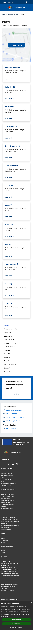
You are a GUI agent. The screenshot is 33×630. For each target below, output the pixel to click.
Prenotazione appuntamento (9, 584)
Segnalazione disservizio (8, 586)
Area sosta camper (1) (10, 329)
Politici (3, 481)
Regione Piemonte (8, 2)
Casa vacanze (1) (9, 340)
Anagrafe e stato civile (7, 494)
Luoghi (3, 553)
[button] (16, 627)
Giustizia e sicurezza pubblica (9, 519)
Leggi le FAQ (4, 588)
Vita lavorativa (5, 498)
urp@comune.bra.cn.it (11, 574)
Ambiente (4, 523)
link (7, 616)
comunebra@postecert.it (11, 576)
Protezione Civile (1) (10, 364)
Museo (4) (7, 354)
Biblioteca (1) (8, 336)
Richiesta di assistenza (7, 590)
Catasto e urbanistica (7, 504)
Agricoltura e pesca (6, 529)
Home (3, 15)
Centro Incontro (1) (9, 347)
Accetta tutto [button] (16, 619)
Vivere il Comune (13, 15)
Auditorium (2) (8, 332)
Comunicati (4, 540)
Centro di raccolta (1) (10, 343)
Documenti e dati (6, 485)
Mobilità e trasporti (7, 508)
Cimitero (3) (7, 350)
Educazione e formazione (8, 517)
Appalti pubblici (5, 502)
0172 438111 (11, 567)
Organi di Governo (6, 473)
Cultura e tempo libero (7, 496)
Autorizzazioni (5, 527)
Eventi (3, 550)
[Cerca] (29, 7)
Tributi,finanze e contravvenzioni (10, 521)
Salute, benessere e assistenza (10, 525)
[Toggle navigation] (3, 7)
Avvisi (3, 542)
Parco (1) (6, 361)
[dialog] (16, 615)
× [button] (31, 602)
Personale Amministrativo (8, 483)
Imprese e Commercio (7, 500)
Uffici (2, 477)
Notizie (3, 538)
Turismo (3, 506)
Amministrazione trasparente (9, 599)
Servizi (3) (7, 368)
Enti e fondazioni (6, 479)
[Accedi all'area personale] (26, 2)
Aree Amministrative (7, 475)
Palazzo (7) (7, 357)
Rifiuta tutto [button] (16, 623)
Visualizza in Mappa (16, 45)
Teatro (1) (7, 372)
